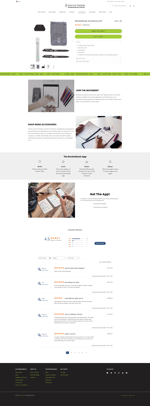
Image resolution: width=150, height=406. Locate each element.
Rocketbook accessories (64, 129)
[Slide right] (73, 41)
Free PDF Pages (34, 375)
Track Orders (19, 380)
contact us (31, 136)
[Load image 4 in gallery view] (48, 66)
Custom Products (50, 375)
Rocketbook (22, 395)
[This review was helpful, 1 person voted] (107, 276)
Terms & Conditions (21, 385)
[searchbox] (43, 258)
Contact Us (18, 382)
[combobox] (120, 5)
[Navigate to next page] (86, 352)
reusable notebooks (99, 54)
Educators (48, 380)
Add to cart (98, 31)
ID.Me (47, 372)
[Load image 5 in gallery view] (53, 66)
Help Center (18, 372)
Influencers (48, 382)
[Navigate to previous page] (63, 352)
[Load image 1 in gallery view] (33, 66)
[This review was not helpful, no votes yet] (110, 276)
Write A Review (100, 243)
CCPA (130, 395)
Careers (32, 377)
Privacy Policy (124, 395)
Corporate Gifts (50, 377)
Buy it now (98, 36)
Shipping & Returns (21, 377)
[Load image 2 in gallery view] (38, 66)
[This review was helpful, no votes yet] (107, 292)
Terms (133, 395)
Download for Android (100, 207)
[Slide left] (29, 41)
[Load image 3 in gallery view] (43, 66)
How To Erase (34, 372)
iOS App (62, 372)
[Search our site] (112, 5)
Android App (64, 375)
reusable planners (113, 54)
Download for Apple (100, 203)
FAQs (16, 375)
